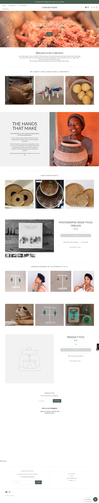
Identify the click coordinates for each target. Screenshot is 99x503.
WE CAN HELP (71, 474)
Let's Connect (23, 5)
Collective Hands (49, 7)
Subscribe (57, 400)
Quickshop (12, 107)
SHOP (71, 476)
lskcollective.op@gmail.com (29, 476)
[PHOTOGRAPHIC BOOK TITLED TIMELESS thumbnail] (8, 255)
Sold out (75, 235)
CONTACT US (71, 480)
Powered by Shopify (9, 495)
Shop (4, 5)
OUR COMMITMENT (72, 478)
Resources (6, 9)
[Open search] (92, 7)
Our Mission (12, 5)
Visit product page (76, 247)
